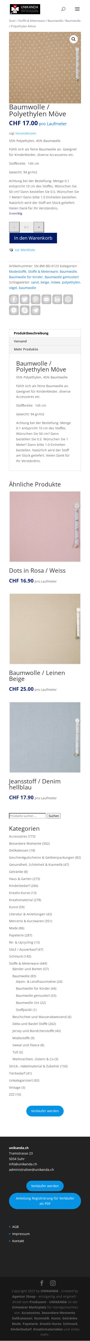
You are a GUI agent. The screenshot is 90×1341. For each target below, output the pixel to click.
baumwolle (27, 288)
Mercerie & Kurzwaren (26, 921)
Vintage (15, 1087)
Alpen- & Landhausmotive (36, 981)
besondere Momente (58, 1312)
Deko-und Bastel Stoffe (30, 1024)
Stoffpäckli (24, 1010)
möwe (55, 282)
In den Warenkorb (33, 238)
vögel (13, 288)
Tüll (15, 1052)
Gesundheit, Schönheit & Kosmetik (36, 864)
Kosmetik (41, 1318)
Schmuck (16, 956)
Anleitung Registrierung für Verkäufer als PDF (45, 1201)
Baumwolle (55, 21)
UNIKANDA (49, 1291)
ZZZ (12, 1094)
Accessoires (18, 836)
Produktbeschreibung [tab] (31, 333)
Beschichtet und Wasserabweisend (39, 1017)
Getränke (16, 871)
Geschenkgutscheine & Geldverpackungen (41, 857)
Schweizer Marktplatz (29, 1307)
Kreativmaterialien (48, 1329)
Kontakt (18, 1241)
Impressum (21, 1234)
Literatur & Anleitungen (27, 914)
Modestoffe (17, 271)
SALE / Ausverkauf (23, 949)
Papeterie (16, 935)
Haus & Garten (20, 879)
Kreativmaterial (21, 900)
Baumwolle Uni (27, 1002)
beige (45, 282)
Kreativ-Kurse (19, 893)
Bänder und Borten (27, 969)
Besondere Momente (25, 843)
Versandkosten (25, 133)
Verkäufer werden (45, 1111)
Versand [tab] (20, 341)
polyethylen (71, 282)
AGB (15, 1226)
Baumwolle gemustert (62, 277)
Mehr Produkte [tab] (26, 349)
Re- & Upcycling (21, 942)
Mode (13, 928)
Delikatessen (19, 850)
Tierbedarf (17, 1073)
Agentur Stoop (24, 1296)
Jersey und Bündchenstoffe (33, 1031)
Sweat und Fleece (25, 1045)
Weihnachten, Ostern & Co (33, 1059)
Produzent (38, 1302)
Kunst (13, 907)
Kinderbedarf (19, 885)
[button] (73, 39)
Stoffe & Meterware (31, 21)
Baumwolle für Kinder (26, 277)
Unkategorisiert (21, 1080)
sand (35, 282)
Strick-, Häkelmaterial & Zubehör (34, 1066)
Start (12, 21)
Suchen (54, 816)
